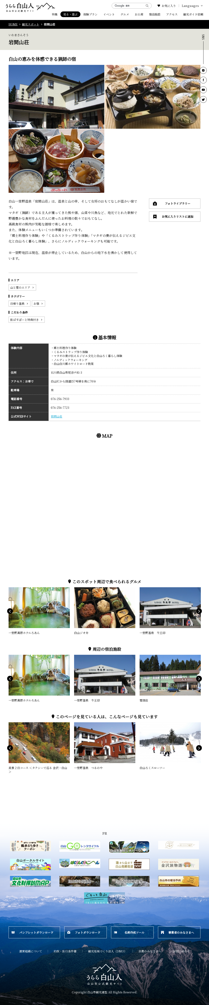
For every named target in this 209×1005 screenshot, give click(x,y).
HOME (13, 24)
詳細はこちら (17, 589)
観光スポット (30, 24)
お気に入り (169, 5)
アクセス (172, 14)
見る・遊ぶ (70, 14)
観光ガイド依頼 (193, 14)
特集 (55, 14)
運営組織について (30, 951)
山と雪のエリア (20, 287)
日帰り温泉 (17, 303)
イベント (109, 14)
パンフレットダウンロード (36, 932)
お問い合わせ (181, 951)
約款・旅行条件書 (65, 951)
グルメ (124, 14)
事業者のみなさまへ (181, 932)
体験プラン (90, 14)
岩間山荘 (56, 416)
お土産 (139, 14)
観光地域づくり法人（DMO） (107, 951)
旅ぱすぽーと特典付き (24, 320)
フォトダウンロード (87, 932)
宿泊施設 (154, 14)
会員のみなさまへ (149, 951)
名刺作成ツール (135, 932)
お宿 (36, 303)
